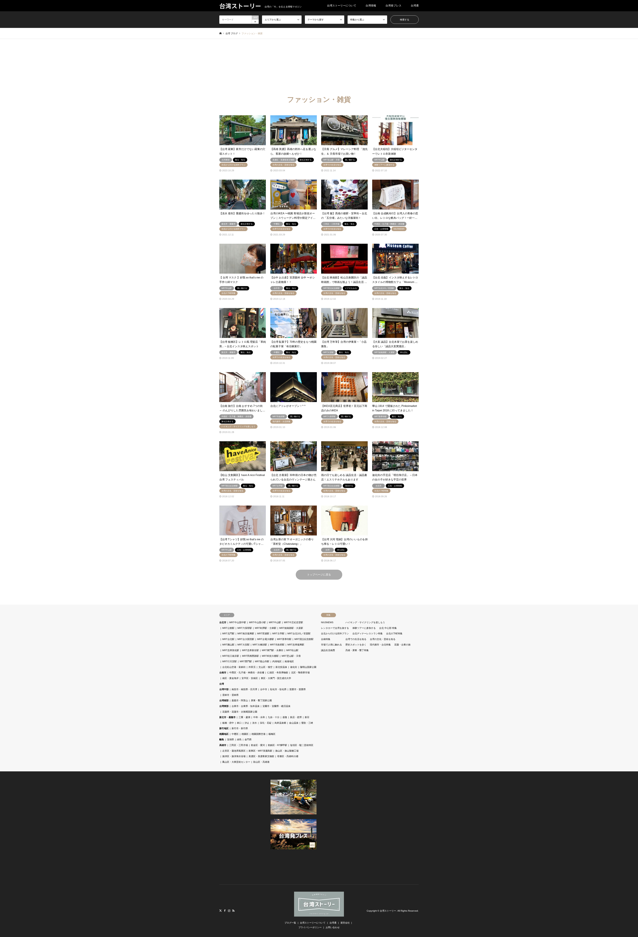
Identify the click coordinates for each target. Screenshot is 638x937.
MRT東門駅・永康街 (272, 650)
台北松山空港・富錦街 (234, 667)
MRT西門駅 (246, 661)
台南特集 (325, 639)
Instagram (229, 910)
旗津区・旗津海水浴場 (234, 756)
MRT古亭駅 (278, 633)
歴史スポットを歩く (355, 644)
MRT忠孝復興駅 (295, 644)
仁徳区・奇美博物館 (277, 672)
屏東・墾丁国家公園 (261, 700)
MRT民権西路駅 (250, 656)
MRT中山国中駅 (237, 622)
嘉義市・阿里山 (240, 700)
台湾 (221, 683)
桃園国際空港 (259, 734)
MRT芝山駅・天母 (291, 656)
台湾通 (415, 5)
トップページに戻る (319, 574)
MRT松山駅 (292, 650)
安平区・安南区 (250, 678)
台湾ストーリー (388, 910)
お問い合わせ (333, 927)
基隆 (284, 717)
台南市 (222, 672)
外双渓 (252, 667)
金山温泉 (293, 723)
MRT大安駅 (243, 644)
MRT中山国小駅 (257, 622)
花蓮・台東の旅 (402, 644)
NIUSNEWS (327, 622)
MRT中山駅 (275, 622)
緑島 (239, 739)
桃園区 (245, 734)
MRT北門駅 (228, 633)
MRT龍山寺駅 (262, 661)
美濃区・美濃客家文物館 (261, 756)
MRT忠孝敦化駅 (230, 650)
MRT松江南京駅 (230, 656)
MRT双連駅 (263, 633)
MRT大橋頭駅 (260, 644)
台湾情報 (371, 5)
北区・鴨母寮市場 (300, 672)
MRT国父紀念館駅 (304, 639)
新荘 (307, 717)
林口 (239, 723)
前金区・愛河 (258, 745)
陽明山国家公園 (308, 667)
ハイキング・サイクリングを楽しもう (365, 622)
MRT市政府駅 (277, 644)
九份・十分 (273, 717)
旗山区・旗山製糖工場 (287, 750)
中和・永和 (259, 717)
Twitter (220, 910)
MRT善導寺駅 (284, 639)
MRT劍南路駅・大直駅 (291, 628)
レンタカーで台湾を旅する (335, 628)
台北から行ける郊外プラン (335, 633)
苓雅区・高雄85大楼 (287, 756)
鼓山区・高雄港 (261, 762)
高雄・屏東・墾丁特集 (357, 650)
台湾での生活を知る (355, 639)
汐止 (247, 723)
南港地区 (289, 661)
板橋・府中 (228, 723)
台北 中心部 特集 (388, 628)
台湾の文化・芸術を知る (382, 639)
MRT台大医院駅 (245, 639)
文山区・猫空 (265, 667)
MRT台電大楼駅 (265, 639)
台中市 (263, 689)
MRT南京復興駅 (245, 633)
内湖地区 (277, 661)
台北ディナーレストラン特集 (367, 633)
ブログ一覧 (290, 922)
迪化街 (293, 667)
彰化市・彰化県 (278, 689)
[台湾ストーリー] (319, 914)
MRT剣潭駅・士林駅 (265, 628)
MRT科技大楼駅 (270, 656)
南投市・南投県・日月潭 (244, 689)
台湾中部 (224, 689)
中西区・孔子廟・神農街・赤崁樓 (246, 672)
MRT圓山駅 (228, 644)
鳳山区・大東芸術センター (236, 762)
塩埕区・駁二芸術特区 (301, 745)
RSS (233, 910)
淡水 (254, 723)
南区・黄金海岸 (230, 678)
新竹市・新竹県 (240, 728)
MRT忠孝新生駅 (250, 650)
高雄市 (222, 745)
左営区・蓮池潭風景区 (234, 750)
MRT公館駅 (228, 628)
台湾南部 (224, 700)
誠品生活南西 (328, 650)
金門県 (248, 739)
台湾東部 (224, 706)
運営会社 (345, 922)
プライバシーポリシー (310, 927)
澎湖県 (230, 739)
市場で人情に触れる (331, 644)
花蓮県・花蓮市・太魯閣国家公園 (239, 711)
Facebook (225, 910)
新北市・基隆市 (227, 717)
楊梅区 (271, 734)
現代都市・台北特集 (380, 644)
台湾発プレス (393, 5)
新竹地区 (224, 728)
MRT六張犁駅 (244, 628)
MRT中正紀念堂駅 (293, 622)
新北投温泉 (281, 667)
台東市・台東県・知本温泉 (246, 706)
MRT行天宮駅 (229, 661)
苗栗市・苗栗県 (297, 689)
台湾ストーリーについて (341, 5)
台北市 (222, 622)
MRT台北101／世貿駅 (299, 633)
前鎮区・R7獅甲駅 (277, 745)
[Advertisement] (319, 64)
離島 (221, 739)
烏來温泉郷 (280, 723)
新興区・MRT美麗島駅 (260, 750)
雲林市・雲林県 (230, 695)
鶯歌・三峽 (307, 723)
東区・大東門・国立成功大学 (276, 678)
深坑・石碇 (265, 723)
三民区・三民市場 (238, 745)
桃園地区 (224, 734)
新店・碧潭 (296, 717)
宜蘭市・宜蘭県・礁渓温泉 (276, 706)
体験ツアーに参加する (364, 628)
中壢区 (235, 734)
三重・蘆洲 (244, 717)
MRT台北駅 (228, 639)
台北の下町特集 (394, 633)
